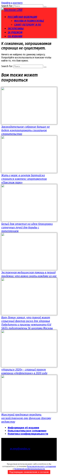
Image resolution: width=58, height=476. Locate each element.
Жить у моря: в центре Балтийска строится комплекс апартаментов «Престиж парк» (24, 179)
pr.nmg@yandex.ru (20, 448)
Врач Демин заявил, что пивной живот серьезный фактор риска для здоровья (25, 319)
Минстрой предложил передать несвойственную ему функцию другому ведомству (26, 418)
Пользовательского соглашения (41, 466)
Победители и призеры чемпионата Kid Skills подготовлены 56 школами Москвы (27, 326)
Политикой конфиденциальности (29, 469)
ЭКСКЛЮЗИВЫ (16, 28)
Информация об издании (23, 427)
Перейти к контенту (12, 2)
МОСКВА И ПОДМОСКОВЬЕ (29, 21)
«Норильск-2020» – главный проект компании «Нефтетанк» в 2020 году (24, 371)
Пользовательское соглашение (27, 430)
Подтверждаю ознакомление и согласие (29, 472)
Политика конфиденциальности (28, 433)
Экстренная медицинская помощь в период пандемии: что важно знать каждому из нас (29, 274)
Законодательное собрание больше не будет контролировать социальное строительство (25, 130)
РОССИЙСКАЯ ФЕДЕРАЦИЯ (22, 17)
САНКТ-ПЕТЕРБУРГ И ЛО (27, 24)
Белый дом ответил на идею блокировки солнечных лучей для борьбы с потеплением (27, 227)
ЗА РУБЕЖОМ (15, 32)
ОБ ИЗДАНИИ (15, 36)
